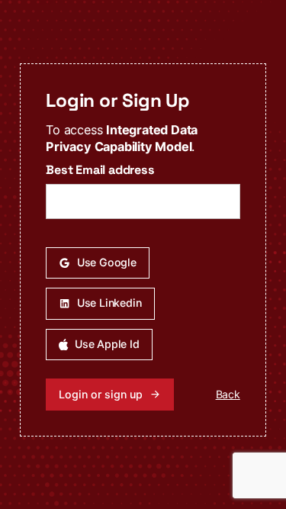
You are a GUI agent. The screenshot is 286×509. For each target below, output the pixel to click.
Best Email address (100, 170)
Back (228, 394)
